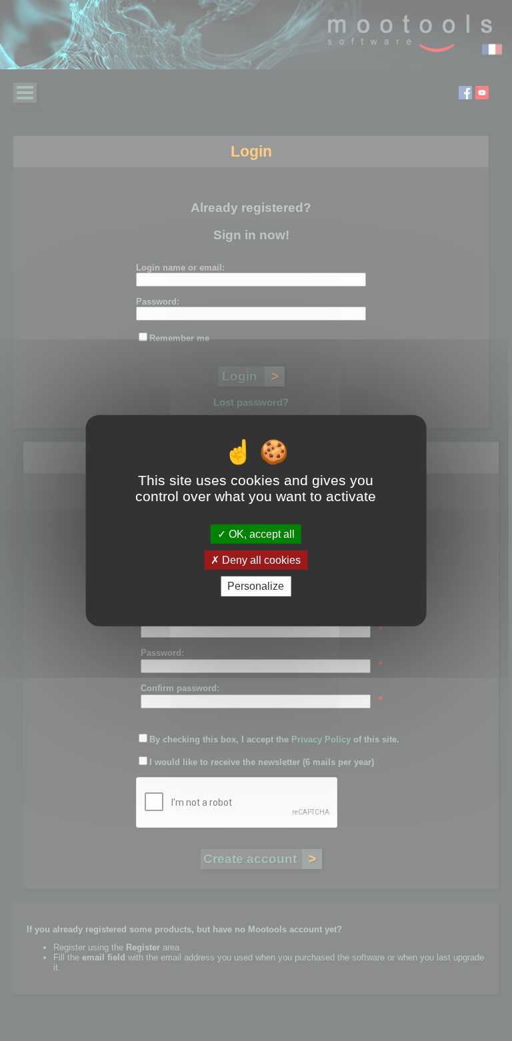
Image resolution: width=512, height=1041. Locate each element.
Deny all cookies (260, 560)
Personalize (255, 586)
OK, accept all (260, 534)
